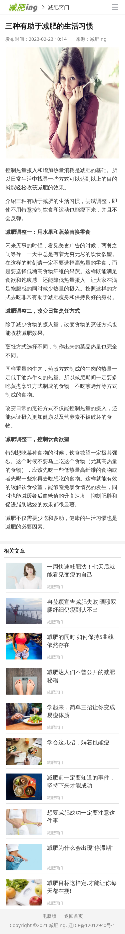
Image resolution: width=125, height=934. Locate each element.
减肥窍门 (58, 7)
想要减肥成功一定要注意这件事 (81, 816)
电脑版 (49, 916)
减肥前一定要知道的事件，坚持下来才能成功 (81, 781)
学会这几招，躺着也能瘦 (78, 742)
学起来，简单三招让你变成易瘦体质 (81, 711)
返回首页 (73, 916)
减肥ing (57, 925)
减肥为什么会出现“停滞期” (80, 847)
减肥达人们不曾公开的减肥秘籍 (81, 676)
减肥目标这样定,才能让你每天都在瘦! (82, 887)
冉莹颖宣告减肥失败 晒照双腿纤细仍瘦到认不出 (81, 605)
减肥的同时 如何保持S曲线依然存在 (80, 641)
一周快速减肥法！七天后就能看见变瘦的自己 (81, 570)
